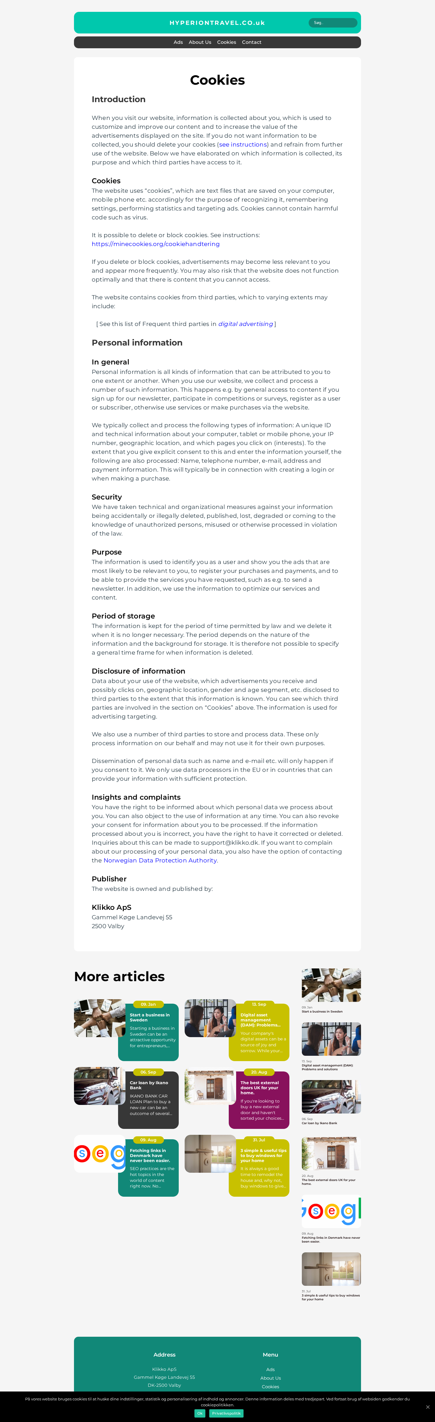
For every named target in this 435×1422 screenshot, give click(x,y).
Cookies (226, 42)
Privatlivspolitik (226, 1413)
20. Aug (259, 1072)
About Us (200, 42)
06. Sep (148, 1072)
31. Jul (259, 1140)
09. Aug (148, 1140)
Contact (252, 42)
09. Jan (148, 1004)
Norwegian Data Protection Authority (160, 860)
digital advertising (245, 323)
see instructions (243, 144)
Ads (178, 42)
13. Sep (259, 1004)
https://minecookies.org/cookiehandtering (156, 244)
